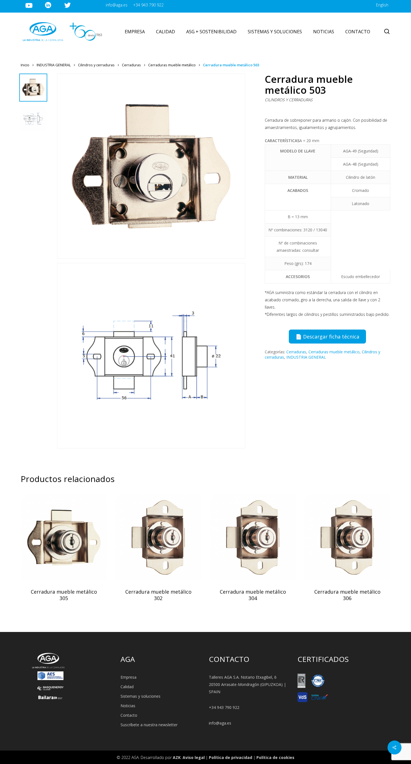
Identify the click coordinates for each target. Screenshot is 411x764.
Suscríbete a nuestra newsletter (149, 724)
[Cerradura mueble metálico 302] (158, 537)
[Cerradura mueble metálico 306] (347, 537)
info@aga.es (220, 723)
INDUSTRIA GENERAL (54, 64)
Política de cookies (275, 757)
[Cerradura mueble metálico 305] (64, 537)
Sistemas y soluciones (140, 696)
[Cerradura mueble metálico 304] (253, 537)
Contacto (129, 715)
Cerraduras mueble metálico (172, 64)
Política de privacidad (230, 757)
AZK (177, 757)
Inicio (25, 64)
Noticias (128, 705)
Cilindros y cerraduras (96, 64)
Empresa (128, 677)
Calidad (127, 686)
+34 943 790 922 (224, 707)
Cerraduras (131, 64)
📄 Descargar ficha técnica (327, 336)
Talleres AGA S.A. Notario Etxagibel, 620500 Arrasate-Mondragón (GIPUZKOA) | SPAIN (247, 684)
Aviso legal (194, 757)
